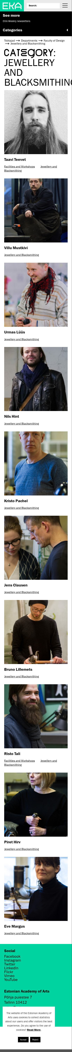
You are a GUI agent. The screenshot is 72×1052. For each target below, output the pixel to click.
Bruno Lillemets (18, 669)
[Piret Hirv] (36, 805)
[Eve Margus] (36, 889)
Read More (34, 1029)
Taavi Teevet (15, 159)
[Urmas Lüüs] (36, 295)
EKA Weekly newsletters (16, 21)
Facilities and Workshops (19, 166)
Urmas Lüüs (14, 332)
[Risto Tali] (36, 716)
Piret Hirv (12, 842)
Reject (35, 1039)
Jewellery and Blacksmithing (21, 255)
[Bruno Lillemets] (36, 632)
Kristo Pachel (16, 500)
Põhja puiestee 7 (18, 997)
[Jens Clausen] (36, 548)
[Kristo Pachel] (36, 463)
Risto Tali (12, 753)
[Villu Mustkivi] (36, 210)
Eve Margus (14, 926)
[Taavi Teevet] (36, 122)
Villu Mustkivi (16, 247)
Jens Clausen (16, 585)
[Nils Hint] (36, 379)
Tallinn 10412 (15, 1002)
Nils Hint (11, 416)
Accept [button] (23, 1039)
